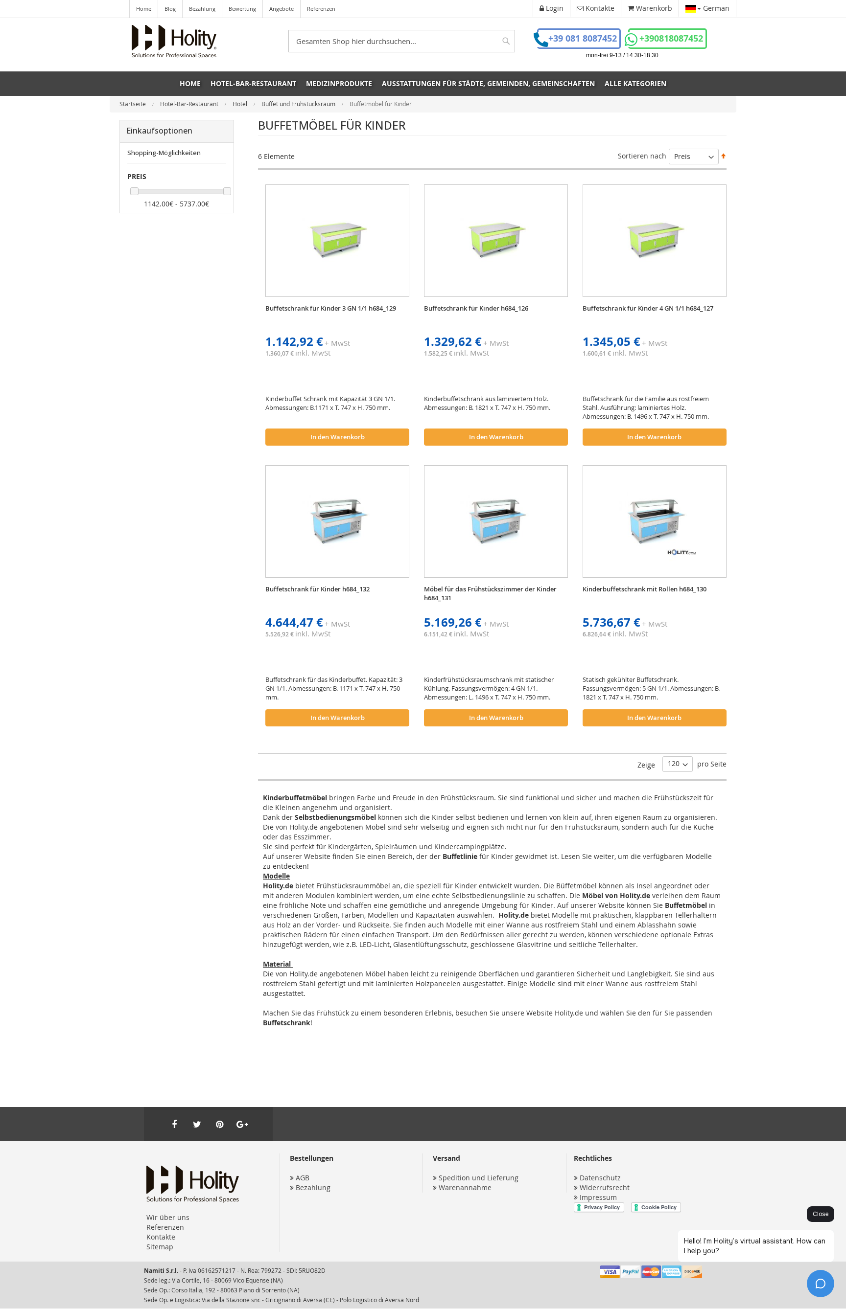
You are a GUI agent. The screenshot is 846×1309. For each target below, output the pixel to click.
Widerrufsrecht (605, 1187)
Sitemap (159, 1246)
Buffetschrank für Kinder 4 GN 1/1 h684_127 (648, 308)
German (715, 8)
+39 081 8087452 (582, 38)
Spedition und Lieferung (478, 1177)
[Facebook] (174, 1124)
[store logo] (174, 41)
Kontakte (160, 1236)
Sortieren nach (642, 155)
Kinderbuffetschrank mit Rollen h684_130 (644, 589)
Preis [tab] (136, 176)
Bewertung (242, 8)
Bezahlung (202, 8)
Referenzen (321, 8)
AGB (302, 1177)
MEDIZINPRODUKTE (339, 83)
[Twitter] (197, 1124)
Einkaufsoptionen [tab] (159, 130)
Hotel (241, 104)
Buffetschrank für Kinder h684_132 (317, 589)
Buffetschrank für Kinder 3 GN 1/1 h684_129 (330, 308)
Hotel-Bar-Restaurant (190, 104)
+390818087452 (671, 38)
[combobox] (401, 41)
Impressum (598, 1197)
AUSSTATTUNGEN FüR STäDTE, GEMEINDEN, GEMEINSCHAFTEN (488, 83)
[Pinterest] (219, 1124)
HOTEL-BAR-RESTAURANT (253, 83)
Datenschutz (600, 1177)
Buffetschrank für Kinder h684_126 (476, 308)
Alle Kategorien (635, 83)
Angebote (281, 8)
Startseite (133, 104)
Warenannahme (465, 1187)
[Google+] (242, 1124)
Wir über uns (167, 1217)
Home (143, 8)
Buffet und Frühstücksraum (299, 104)
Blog (170, 8)
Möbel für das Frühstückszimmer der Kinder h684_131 (490, 593)
